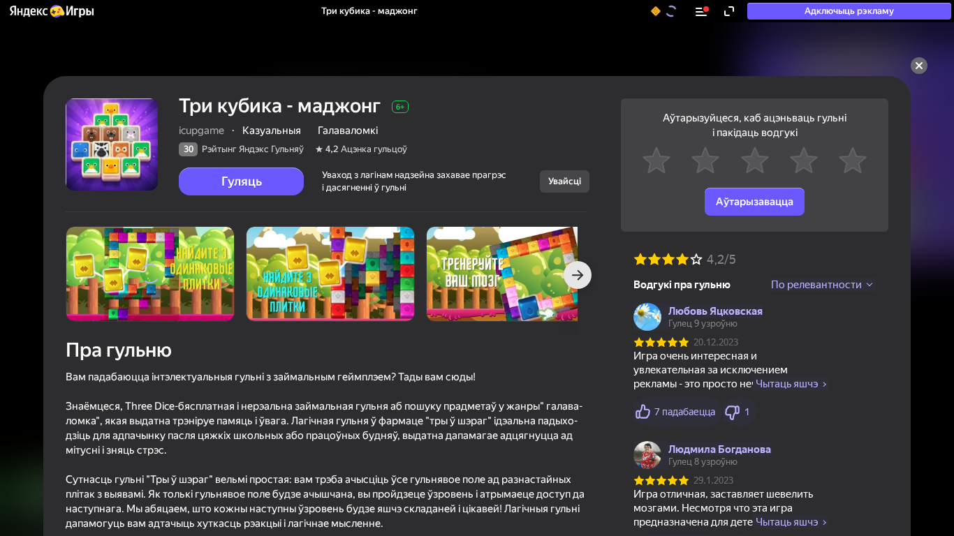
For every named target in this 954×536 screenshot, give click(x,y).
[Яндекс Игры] (51, 11)
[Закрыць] (919, 65)
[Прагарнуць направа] (578, 275)
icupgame (201, 130)
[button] (51, 11)
